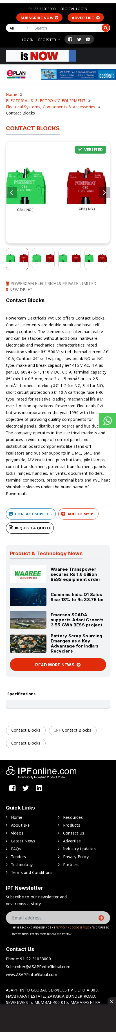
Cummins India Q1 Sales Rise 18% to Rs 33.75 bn (77, 597)
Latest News (23, 841)
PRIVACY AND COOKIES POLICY (73, 927)
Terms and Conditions (32, 872)
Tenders (18, 856)
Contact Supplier (33, 513)
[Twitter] (79, 39)
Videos (17, 833)
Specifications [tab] (21, 693)
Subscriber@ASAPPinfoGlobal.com (38, 966)
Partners (71, 864)
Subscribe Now (37, 17)
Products (71, 825)
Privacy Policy (76, 856)
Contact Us (73, 833)
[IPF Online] (41, 55)
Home (11, 94)
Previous (11, 192)
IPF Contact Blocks (72, 730)
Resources (73, 817)
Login (28, 39)
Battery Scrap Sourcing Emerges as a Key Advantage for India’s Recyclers (76, 643)
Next (104, 192)
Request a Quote (32, 527)
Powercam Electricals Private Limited (53, 283)
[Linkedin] (88, 39)
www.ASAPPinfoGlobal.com (31, 974)
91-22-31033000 (41, 8)
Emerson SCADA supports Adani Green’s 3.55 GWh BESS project (77, 620)
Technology (22, 864)
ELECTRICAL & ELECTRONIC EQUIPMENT (46, 100)
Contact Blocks (26, 730)
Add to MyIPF (81, 513)
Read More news (55, 664)
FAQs (16, 848)
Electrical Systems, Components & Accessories (50, 106)
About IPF (20, 825)
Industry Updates (79, 848)
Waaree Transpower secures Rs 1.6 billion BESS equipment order (76, 574)
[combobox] (19, 28)
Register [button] (47, 39)
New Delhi (20, 289)
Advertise (83, 17)
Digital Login (74, 8)
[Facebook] (70, 39)
